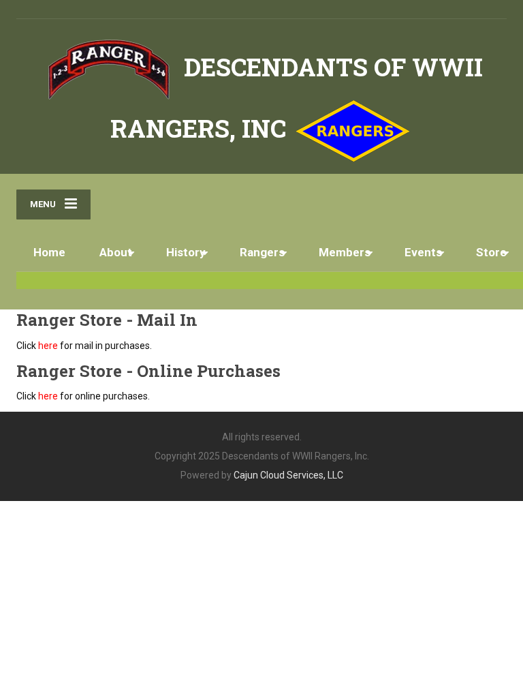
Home (49, 252)
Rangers (262, 252)
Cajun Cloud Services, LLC (288, 475)
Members (344, 252)
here (48, 345)
